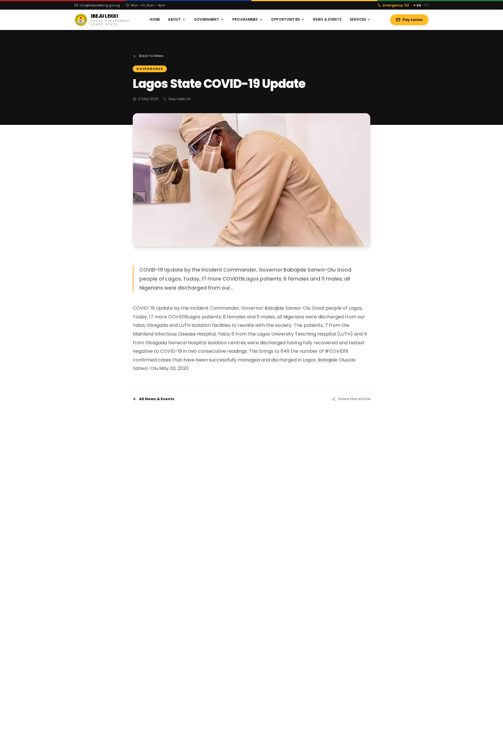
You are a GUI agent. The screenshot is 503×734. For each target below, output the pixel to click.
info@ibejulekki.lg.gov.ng (100, 5)
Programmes (245, 19)
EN (419, 5)
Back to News (151, 56)
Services (358, 19)
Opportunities (285, 19)
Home (155, 19)
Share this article (354, 398)
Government (206, 19)
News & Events (327, 19)
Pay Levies (413, 19)
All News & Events (156, 398)
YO (426, 5)
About (174, 19)
